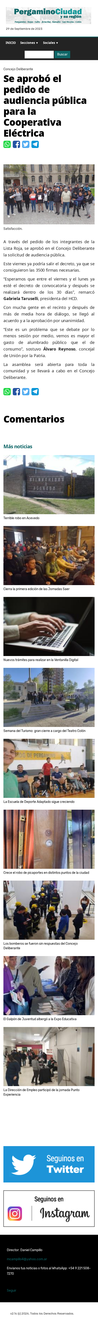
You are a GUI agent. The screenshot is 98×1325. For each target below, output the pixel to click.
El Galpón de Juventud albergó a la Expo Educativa (40, 1019)
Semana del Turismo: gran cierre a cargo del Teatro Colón (44, 731)
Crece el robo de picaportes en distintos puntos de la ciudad (46, 873)
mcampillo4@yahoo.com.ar (27, 1259)
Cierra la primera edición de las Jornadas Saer (36, 589)
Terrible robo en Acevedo (21, 518)
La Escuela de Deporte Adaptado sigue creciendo (39, 802)
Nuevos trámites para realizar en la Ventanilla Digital (40, 660)
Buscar (62, 54)
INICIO (11, 43)
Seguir (11, 1290)
